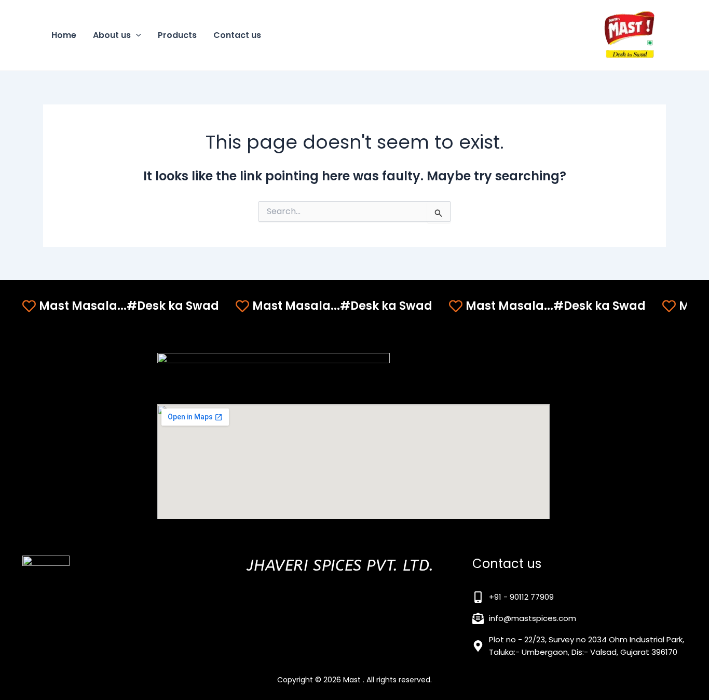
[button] (136, 35)
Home (63, 35)
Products (177, 35)
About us (112, 35)
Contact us (237, 35)
